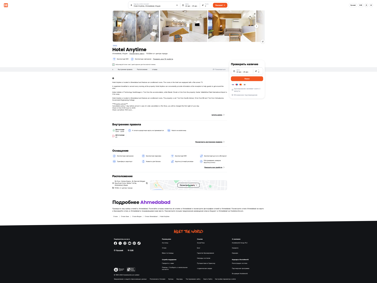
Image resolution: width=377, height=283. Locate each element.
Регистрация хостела (239, 263)
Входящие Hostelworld (240, 273)
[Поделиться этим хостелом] (263, 41)
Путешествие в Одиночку (206, 263)
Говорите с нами (168, 263)
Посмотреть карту (136, 54)
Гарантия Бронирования (205, 253)
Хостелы (165, 243)
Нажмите (235, 248)
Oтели (164, 248)
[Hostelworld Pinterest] (134, 243)
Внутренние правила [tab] (125, 69)
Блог (198, 248)
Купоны (170, 279)
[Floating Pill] (256, 26)
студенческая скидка (204, 268)
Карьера (235, 253)
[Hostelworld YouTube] (129, 243)
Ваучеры (180, 279)
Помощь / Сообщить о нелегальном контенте (174, 268)
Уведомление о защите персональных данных (130, 279)
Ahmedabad (116, 54)
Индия (124, 54)
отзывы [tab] (154, 69)
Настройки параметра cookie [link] (225, 279)
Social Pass (201, 243)
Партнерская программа (240, 268)
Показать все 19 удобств (163, 59)
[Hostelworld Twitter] (120, 243)
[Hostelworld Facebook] (115, 243)
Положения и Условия (157, 279)
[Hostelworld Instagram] (124, 243)
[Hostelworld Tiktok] (139, 243)
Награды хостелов (203, 258)
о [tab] (112, 69)
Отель (115, 45)
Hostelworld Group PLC (240, 243)
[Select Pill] (366, 5)
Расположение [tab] (142, 69)
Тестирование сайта (193, 279)
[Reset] (177, 5)
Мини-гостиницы (167, 253)
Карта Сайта (207, 279)
